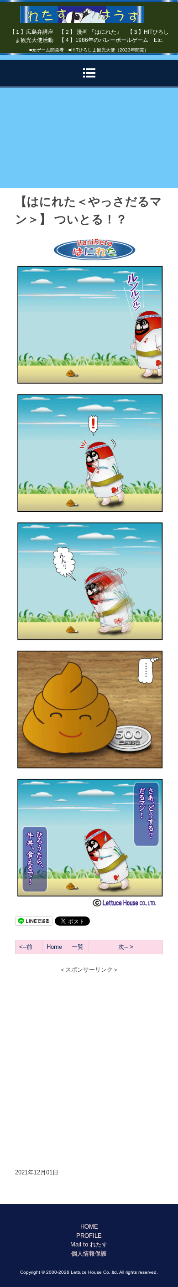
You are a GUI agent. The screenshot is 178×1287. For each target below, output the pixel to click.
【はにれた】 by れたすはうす (89, 11)
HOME (89, 1226)
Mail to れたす (89, 1244)
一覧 (78, 946)
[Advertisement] (89, 138)
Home (54, 946)
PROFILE (89, 1235)
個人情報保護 (89, 1253)
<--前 (25, 946)
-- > (128, 946)
